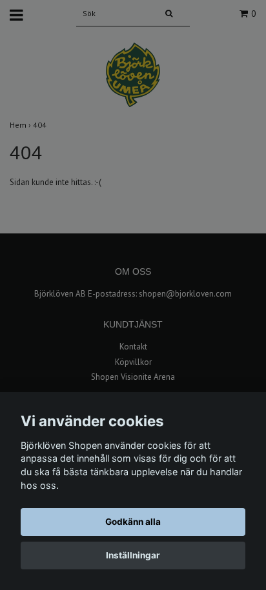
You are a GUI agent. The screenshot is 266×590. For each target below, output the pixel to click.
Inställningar (133, 555)
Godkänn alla (133, 521)
